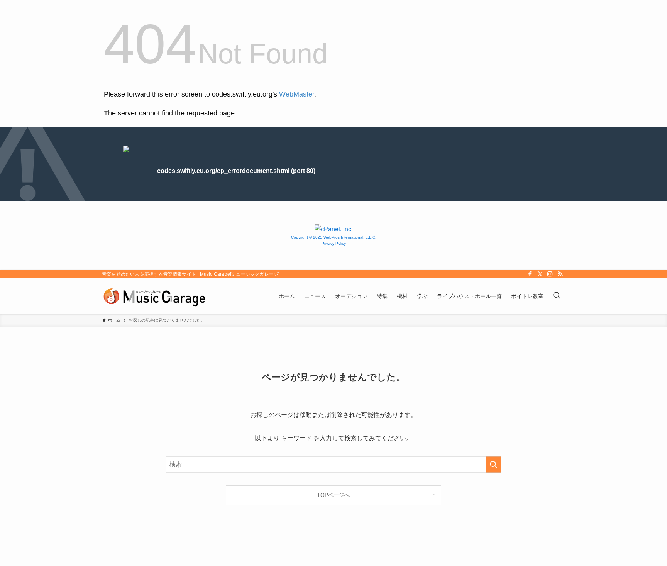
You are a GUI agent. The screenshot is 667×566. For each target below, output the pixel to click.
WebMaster (296, 94)
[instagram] (550, 274)
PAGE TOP (644, 542)
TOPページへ (333, 495)
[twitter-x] (540, 274)
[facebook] (530, 274)
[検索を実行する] (493, 464)
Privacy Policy (334, 243)
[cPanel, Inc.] (334, 229)
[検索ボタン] (556, 296)
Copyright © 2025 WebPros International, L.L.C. (333, 237)
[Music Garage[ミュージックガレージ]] (154, 296)
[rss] (560, 274)
